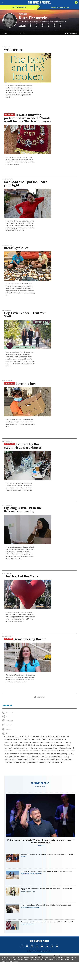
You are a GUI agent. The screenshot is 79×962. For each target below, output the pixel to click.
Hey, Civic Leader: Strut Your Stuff (25, 314)
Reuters (23, 891)
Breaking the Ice (16, 248)
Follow (22, 25)
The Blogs (23, 14)
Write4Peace (13, 50)
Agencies (39, 873)
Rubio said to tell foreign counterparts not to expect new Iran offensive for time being (47, 854)
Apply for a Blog (71, 33)
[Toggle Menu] (2, 2)
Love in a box (26, 384)
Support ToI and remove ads (60, 7)
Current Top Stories (40, 786)
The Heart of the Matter (22, 576)
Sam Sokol (40, 845)
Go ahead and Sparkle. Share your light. (25, 183)
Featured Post (9, 114)
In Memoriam (8, 638)
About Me (21, 33)
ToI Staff (23, 856)
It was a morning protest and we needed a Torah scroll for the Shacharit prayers (27, 118)
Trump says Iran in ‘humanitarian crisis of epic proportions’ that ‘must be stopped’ (47, 922)
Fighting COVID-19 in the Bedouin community (23, 509)
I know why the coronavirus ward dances (22, 445)
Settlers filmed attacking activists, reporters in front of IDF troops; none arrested (46, 871)
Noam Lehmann (25, 873)
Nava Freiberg (25, 907)
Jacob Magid (31, 891)
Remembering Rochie (30, 639)
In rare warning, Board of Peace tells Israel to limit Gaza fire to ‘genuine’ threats (46, 905)
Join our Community (19, 7)
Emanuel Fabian (35, 907)
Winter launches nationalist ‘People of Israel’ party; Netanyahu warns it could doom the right (40, 841)
